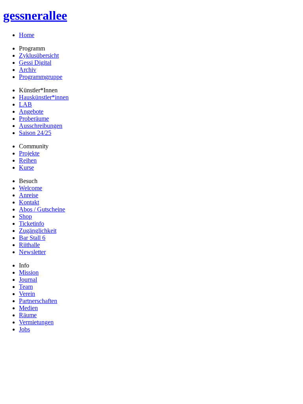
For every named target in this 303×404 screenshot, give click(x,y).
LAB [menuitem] (25, 104)
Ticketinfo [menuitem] (31, 223)
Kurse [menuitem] (26, 167)
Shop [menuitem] (25, 216)
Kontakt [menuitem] (29, 202)
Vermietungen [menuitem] (36, 322)
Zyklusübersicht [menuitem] (39, 55)
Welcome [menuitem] (30, 188)
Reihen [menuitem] (28, 160)
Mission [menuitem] (29, 272)
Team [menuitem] (26, 286)
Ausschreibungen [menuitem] (40, 125)
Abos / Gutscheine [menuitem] (42, 209)
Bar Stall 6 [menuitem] (32, 237)
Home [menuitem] (26, 35)
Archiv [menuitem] (27, 69)
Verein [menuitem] (27, 293)
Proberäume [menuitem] (34, 118)
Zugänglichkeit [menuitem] (37, 230)
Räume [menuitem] (28, 315)
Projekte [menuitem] (29, 153)
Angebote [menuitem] (31, 111)
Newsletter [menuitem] (32, 252)
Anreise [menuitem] (28, 195)
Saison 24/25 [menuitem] (35, 132)
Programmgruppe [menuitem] (40, 76)
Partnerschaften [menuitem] (38, 300)
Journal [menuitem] (28, 279)
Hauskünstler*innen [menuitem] (44, 97)
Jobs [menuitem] (24, 329)
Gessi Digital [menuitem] (35, 62)
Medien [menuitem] (28, 308)
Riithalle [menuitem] (29, 244)
